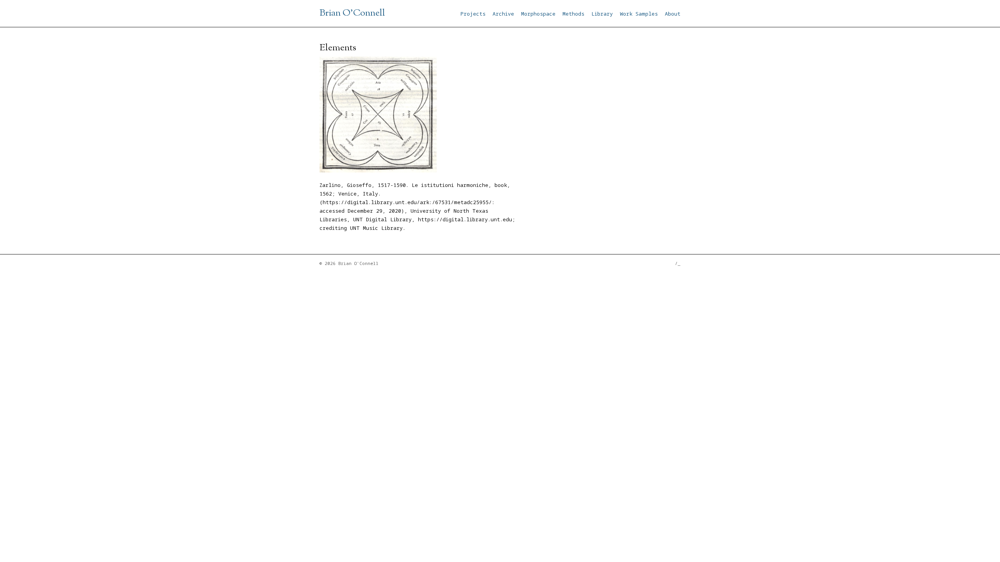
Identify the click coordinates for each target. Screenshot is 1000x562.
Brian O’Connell (352, 13)
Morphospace (538, 13)
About (672, 13)
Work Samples (639, 13)
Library (602, 13)
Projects (473, 13)
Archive (503, 13)
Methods (573, 13)
